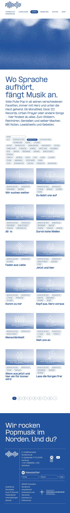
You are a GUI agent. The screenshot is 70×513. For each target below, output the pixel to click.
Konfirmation (21, 228)
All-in (8, 231)
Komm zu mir (13, 304)
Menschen (44, 12)
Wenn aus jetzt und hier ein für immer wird (17, 376)
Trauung (18, 370)
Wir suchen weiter (17, 192)
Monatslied (25, 186)
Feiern (9, 370)
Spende (8, 500)
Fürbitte (57, 334)
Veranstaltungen (11, 498)
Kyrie (39, 264)
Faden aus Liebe (15, 265)
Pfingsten (19, 298)
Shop (64, 12)
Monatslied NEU (12, 186)
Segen (39, 192)
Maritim (51, 225)
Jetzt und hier (45, 268)
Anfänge (21, 189)
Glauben (59, 189)
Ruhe (48, 334)
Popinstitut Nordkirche (10, 13)
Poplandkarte (10, 495)
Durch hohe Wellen (48, 231)
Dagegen (10, 228)
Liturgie (40, 189)
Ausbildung (23, 12)
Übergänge (11, 189)
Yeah (61, 477)
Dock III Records (11, 492)
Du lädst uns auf (46, 195)
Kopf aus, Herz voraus (50, 304)
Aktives (55, 12)
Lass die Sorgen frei (49, 376)
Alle (8, 139)
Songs (34, 12)
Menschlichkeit (14, 337)
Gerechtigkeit (23, 225)
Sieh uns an (43, 340)
